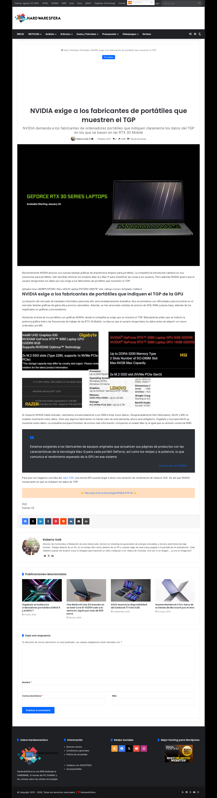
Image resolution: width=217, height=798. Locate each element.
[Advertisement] (108, 83)
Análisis (49, 34)
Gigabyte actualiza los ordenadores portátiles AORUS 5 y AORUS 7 (41, 607)
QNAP (88, 3)
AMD (63, 3)
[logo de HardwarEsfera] (38, 18)
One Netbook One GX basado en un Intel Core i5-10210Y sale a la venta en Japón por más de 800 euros (85, 609)
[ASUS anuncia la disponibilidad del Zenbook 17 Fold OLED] (131, 590)
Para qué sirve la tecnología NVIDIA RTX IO (109, 492)
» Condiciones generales (76, 750)
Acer (71, 3)
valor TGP (68, 477)
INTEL (45, 3)
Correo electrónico (32, 696)
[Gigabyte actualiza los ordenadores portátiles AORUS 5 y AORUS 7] (42, 590)
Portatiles (84, 50)
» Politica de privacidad (75, 754)
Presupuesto (109, 34)
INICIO (20, 34)
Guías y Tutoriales (86, 34)
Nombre (27, 682)
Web (114, 696)
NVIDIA (54, 3)
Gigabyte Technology (104, 3)
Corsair (122, 3)
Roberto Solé (82, 139)
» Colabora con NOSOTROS (78, 765)
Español (137, 2)
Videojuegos (129, 34)
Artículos (65, 34)
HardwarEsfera (88, 792)
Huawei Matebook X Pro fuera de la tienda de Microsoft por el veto (174, 606)
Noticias (74, 50)
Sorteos (146, 34)
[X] (49, 556)
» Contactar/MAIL (73, 769)
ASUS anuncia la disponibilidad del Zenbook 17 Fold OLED (129, 606)
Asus (79, 3)
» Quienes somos (73, 746)
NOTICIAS (33, 34)
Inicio (66, 50)
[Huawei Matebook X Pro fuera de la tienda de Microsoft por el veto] (175, 590)
